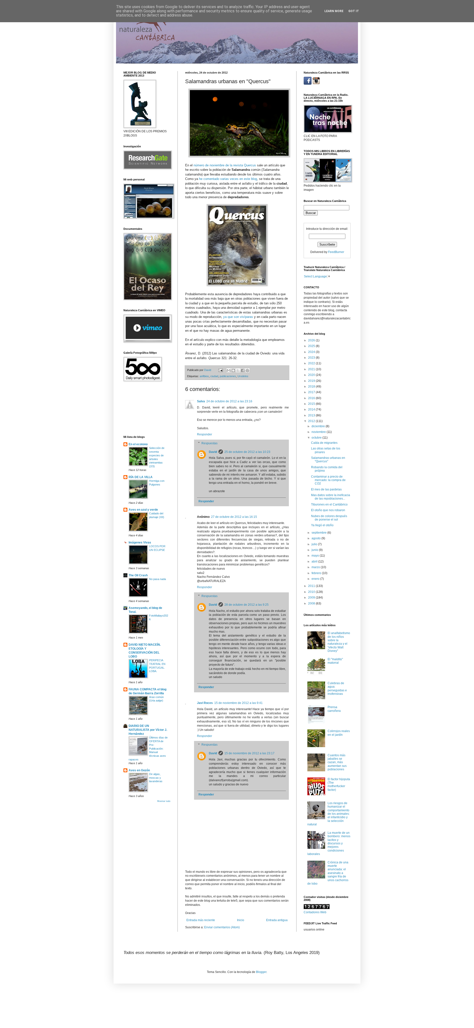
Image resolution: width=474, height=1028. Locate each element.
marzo (316, 567)
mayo (316, 555)
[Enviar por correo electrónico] (228, 370)
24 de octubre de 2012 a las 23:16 (229, 401)
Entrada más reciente (200, 920)
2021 (312, 369)
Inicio (240, 920)
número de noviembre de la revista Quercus (225, 165)
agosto (316, 538)
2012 (312, 421)
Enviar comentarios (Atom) (222, 927)
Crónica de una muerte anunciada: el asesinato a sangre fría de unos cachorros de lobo (327, 873)
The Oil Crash (138, 575)
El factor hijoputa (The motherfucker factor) (339, 784)
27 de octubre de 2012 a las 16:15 (234, 517)
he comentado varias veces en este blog (228, 179)
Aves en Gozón (139, 770)
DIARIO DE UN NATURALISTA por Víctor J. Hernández (148, 730)
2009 (312, 597)
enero (316, 579)
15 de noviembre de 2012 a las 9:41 (238, 703)
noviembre (319, 432)
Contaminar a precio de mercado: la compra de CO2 (328, 480)
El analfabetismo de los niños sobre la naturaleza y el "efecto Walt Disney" (339, 642)
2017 (312, 392)
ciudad (214, 376)
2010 (312, 592)
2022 (312, 363)
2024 (312, 352)
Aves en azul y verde (143, 509)
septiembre (319, 532)
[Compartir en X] (238, 370)
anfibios (204, 376)
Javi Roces (205, 703)
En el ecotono (138, 444)
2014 (312, 409)
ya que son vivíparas (238, 317)
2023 (312, 357)
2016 (312, 398)
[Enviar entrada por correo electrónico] (220, 370)
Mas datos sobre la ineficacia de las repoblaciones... (330, 496)
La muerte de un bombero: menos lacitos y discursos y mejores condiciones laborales (328, 843)
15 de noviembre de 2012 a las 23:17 (249, 753)
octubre (317, 437)
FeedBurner (336, 252)
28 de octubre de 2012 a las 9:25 (246, 604)
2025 (312, 346)
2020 (312, 375)
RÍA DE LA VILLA (141, 477)
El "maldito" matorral (335, 661)
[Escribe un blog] (233, 370)
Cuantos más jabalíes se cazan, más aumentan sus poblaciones (337, 762)
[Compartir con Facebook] (242, 370)
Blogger (261, 972)
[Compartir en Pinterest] (247, 370)
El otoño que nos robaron (328, 510)
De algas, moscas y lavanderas (155, 778)
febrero (317, 573)
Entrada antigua (277, 920)
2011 (312, 586)
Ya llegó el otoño (322, 525)
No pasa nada (157, 579)
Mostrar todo (163, 801)
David (213, 452)
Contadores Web (315, 912)
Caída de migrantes (324, 443)
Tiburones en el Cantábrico (329, 504)
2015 (312, 404)
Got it (353, 11)
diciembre (319, 426)
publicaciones (228, 376)
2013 (312, 415)
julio (315, 544)
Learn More (333, 11)
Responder (204, 434)
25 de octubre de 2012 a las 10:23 (247, 452)
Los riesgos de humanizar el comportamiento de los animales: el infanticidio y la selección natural (328, 813)
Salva (201, 401)
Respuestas (209, 443)
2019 (312, 381)
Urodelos (242, 376)
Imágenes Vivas (140, 542)
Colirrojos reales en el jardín (339, 732)
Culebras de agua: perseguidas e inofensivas (337, 688)
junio (315, 550)
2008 (312, 603)
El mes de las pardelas (326, 489)
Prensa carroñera (334, 708)
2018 (312, 386)
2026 (312, 340)
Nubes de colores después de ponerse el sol (329, 517)
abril (315, 561)
